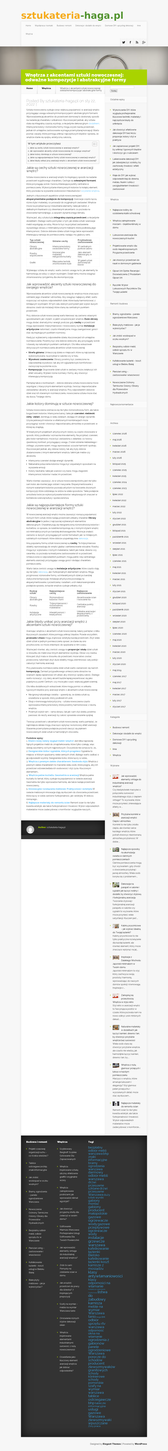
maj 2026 (117, 439)
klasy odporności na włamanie (99, 1283)
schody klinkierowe (96, 1375)
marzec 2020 (119, 652)
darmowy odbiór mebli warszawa (98, 1175)
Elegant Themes (112, 1444)
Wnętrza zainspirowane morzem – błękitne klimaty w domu (127, 224)
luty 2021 (117, 585)
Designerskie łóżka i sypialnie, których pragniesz (54, 751)
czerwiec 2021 (119, 561)
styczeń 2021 (119, 591)
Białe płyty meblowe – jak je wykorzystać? (37, 1283)
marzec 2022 (119, 506)
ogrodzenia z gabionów (98, 1341)
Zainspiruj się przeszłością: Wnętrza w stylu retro (123, 998)
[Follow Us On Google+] (143, 42)
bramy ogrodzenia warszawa (96, 1166)
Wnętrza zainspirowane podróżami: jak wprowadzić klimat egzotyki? (69, 1194)
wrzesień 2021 (119, 543)
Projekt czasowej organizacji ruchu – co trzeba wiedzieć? (38, 1152)
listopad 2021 (119, 530)
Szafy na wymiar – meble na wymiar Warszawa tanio (69, 1307)
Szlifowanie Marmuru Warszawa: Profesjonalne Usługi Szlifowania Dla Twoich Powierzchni (70, 1233)
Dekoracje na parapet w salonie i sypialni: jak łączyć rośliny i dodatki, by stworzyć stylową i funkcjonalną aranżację (127, 891)
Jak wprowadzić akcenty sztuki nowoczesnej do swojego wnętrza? (60, 151)
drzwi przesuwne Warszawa (97, 1191)
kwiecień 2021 (119, 573)
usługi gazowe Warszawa (96, 1412)
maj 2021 (117, 567)
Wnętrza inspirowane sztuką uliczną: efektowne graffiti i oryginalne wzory (69, 1173)
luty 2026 (117, 458)
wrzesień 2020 (120, 615)
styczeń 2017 (119, 706)
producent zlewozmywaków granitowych (101, 1366)
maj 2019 (117, 670)
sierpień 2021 (119, 549)
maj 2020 (117, 640)
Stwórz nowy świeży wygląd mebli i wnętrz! (51, 741)
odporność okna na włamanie (96, 1333)
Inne (139, 25)
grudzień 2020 (120, 597)
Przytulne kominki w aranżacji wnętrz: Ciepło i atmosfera (126, 817)
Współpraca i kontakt (44, 25)
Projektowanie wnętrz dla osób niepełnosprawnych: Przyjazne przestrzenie (125, 249)
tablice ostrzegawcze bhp (99, 1399)
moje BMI (100, 1317)
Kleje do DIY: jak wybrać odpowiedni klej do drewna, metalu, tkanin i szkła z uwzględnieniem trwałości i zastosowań (126, 182)
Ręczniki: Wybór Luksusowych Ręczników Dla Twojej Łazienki (127, 288)
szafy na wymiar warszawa (96, 1389)
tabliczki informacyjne (97, 1405)
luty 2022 (117, 512)
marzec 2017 (119, 694)
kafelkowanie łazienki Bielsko (98, 1252)
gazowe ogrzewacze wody (98, 1220)
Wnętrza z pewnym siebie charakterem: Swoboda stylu (58, 761)
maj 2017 (117, 682)
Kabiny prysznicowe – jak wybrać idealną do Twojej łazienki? (127, 929)
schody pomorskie (95, 1381)
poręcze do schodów (97, 1358)
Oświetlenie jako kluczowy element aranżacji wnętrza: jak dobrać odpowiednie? (69, 1364)
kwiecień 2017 (119, 688)
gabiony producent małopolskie (97, 1210)
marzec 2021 (119, 579)
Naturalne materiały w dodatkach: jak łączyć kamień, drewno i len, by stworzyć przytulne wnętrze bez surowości (126, 1033)
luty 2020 (117, 658)
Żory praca (94, 1426)
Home (28, 25)
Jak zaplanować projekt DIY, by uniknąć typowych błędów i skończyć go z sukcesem (127, 149)
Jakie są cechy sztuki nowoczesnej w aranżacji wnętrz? (54, 148)
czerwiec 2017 (119, 676)
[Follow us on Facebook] (130, 42)
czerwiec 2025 (120, 470)
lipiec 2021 (118, 555)
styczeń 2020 (119, 664)
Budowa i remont (64, 25)
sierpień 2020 (119, 621)
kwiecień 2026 (119, 445)
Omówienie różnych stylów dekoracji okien (69, 1321)
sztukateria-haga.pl (61, 101)
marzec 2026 (119, 452)
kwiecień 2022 (119, 500)
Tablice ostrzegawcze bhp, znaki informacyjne (38, 1166)
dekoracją (43, 572)
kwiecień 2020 (119, 646)
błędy (39, 621)
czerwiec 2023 (120, 488)
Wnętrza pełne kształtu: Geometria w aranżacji (54, 775)
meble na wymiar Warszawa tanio (96, 1312)
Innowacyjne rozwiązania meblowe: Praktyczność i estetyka (60, 789)
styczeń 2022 (119, 518)
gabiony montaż (94, 1202)
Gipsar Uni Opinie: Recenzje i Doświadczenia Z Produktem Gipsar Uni (127, 274)
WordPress (141, 1444)
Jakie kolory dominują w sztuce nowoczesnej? (50, 154)
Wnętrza (29, 34)
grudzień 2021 (119, 524)
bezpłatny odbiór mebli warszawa (97, 1150)
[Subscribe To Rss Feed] (137, 42)
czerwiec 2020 (120, 634)
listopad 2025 (119, 464)
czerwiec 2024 (120, 482)
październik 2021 (121, 537)
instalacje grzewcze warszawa (96, 1241)
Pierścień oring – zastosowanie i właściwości (36, 1251)
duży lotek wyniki (99, 1196)
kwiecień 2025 (119, 476)
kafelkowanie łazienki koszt (98, 1260)
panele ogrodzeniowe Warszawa (99, 1350)
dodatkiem (94, 123)
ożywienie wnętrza (90, 191)
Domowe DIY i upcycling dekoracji (119, 25)
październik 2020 (121, 609)
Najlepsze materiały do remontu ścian (49, 802)
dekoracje (83, 538)
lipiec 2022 (118, 494)
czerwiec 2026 (120, 433)
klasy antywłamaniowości (105, 1274)
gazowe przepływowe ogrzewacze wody (99, 1229)
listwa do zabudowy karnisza (97, 1297)
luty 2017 (117, 700)
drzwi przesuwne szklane (96, 1185)
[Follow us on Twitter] (123, 42)
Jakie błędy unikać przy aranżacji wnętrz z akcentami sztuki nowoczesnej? (63, 160)
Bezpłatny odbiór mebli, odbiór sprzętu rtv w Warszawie (124, 350)
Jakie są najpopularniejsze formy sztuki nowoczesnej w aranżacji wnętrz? (63, 157)
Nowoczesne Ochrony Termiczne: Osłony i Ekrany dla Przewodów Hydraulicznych (38, 1216)
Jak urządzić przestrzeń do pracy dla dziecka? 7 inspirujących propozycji (69, 1290)
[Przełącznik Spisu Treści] (93, 144)
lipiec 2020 (118, 628)
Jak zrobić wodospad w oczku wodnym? (38, 1180)
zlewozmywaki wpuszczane (99, 1421)
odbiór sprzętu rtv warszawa (96, 1323)
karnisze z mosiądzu (96, 1266)
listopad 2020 (119, 603)
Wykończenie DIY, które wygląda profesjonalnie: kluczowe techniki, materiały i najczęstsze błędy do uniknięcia (127, 117)
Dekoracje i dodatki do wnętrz (88, 25)
